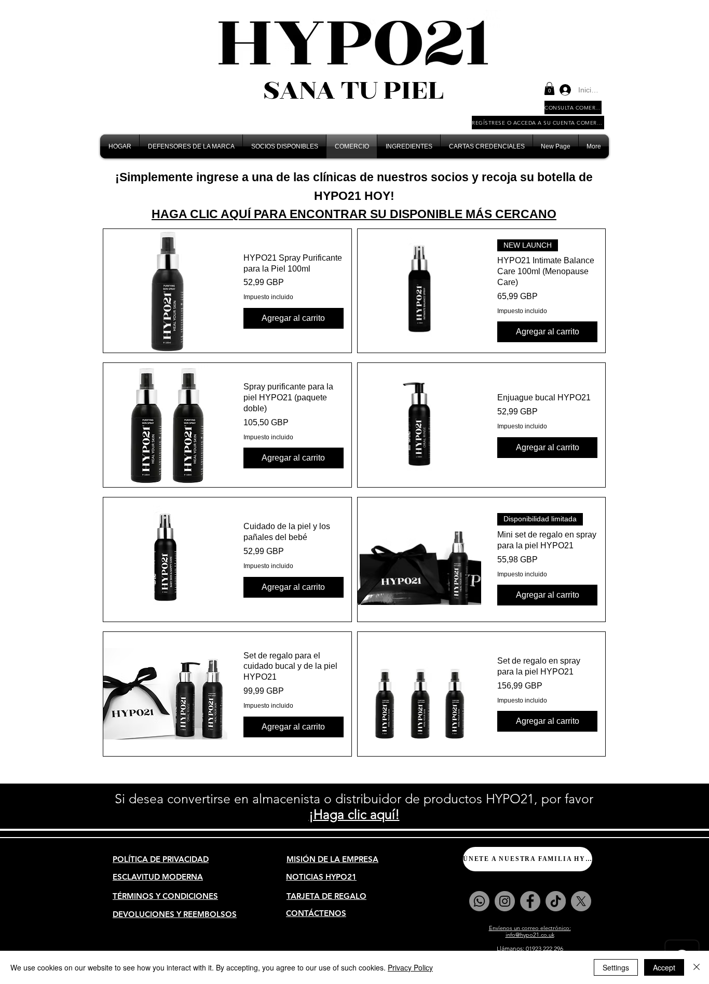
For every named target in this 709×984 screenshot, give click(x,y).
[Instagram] (505, 901)
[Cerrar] (696, 967)
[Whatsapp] (479, 901)
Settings (616, 967)
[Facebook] (530, 901)
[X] (581, 901)
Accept (664, 967)
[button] (549, 88)
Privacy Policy (410, 967)
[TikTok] (556, 901)
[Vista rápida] (165, 291)
